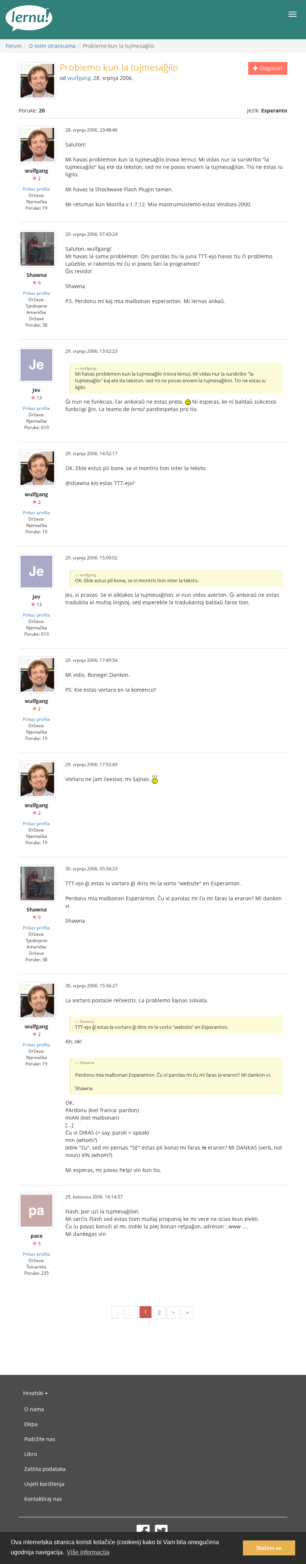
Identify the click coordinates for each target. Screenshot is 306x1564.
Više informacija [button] (88, 1552)
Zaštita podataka (45, 1468)
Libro (30, 1453)
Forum (14, 45)
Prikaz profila (36, 189)
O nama (34, 1409)
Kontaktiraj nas (43, 1498)
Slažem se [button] (269, 1548)
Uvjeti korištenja (44, 1483)
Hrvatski (34, 1393)
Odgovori (270, 68)
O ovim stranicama (52, 45)
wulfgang (79, 77)
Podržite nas (39, 1439)
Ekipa (31, 1424)
